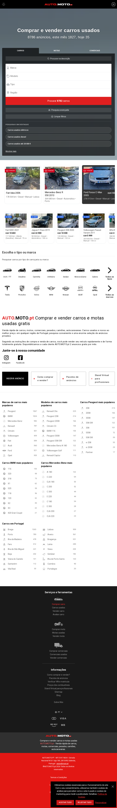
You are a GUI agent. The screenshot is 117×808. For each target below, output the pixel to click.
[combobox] (59, 68)
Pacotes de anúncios (72, 379)
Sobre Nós (58, 702)
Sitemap (58, 692)
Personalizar (101, 802)
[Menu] (3, 4)
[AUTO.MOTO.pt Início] (58, 4)
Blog (58, 695)
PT (59, 712)
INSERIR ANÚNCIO (15, 378)
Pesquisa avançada (60, 110)
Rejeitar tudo (85, 802)
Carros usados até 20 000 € (19, 144)
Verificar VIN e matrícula (58, 681)
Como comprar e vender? (45, 379)
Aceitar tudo (65, 802)
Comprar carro (58, 604)
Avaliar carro (58, 614)
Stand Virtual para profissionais (102, 378)
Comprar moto (58, 629)
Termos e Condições (58, 777)
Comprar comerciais (58, 651)
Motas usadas (58, 633)
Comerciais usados (58, 654)
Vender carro (58, 611)
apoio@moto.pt (62, 764)
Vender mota (58, 636)
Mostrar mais (11, 151)
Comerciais (94, 51)
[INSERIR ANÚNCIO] (113, 4)
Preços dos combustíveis (58, 685)
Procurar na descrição (60, 58)
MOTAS (57, 51)
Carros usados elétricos (18, 130)
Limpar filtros (60, 116)
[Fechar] (113, 785)
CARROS (20, 51)
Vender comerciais (58, 658)
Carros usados (58, 607)
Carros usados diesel (17, 137)
